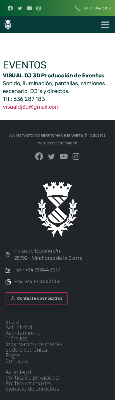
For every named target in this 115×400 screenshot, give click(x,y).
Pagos (13, 355)
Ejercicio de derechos (32, 389)
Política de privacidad (32, 377)
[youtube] (29, 8)
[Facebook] (10, 8)
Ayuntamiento (23, 333)
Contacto (17, 361)
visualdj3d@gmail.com (31, 106)
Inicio (12, 322)
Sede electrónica (26, 350)
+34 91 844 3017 (96, 8)
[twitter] (20, 8)
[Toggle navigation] (105, 25)
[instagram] (38, 8)
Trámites (16, 338)
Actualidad (19, 327)
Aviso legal (18, 372)
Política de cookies (29, 383)
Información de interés (34, 344)
